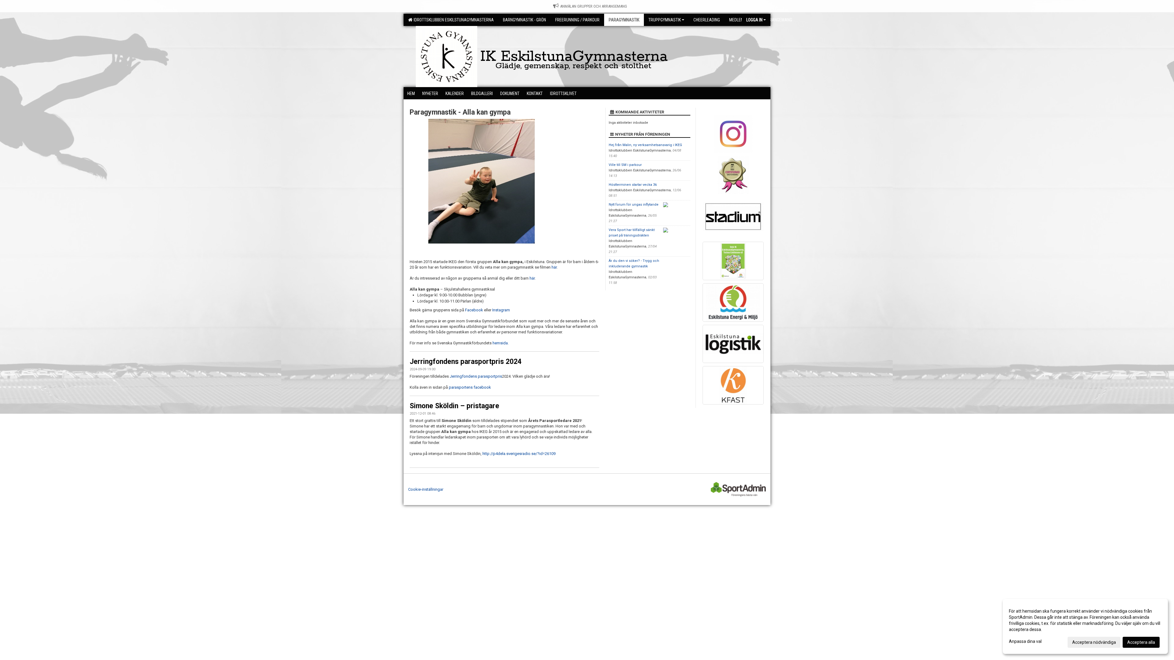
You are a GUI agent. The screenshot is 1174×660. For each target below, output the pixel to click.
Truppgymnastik (664, 19)
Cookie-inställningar (425, 489)
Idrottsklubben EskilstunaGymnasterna (453, 19)
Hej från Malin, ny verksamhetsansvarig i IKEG (645, 145)
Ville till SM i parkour (625, 165)
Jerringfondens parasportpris (476, 376)
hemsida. (501, 343)
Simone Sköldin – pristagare (454, 406)
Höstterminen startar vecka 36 (633, 185)
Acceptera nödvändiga (1094, 642)
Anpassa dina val (1025, 641)
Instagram (501, 310)
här (554, 267)
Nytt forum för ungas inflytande (634, 205)
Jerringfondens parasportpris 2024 (466, 362)
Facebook (474, 310)
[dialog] (1085, 626)
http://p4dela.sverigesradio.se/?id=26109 (519, 453)
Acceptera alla (1141, 642)
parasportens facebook (470, 387)
